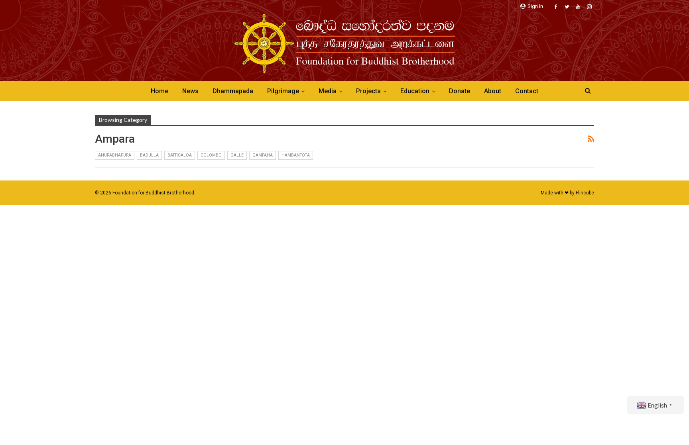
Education (414, 91)
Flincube (585, 193)
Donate (459, 91)
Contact (526, 91)
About (492, 91)
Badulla (149, 155)
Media (328, 91)
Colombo (211, 155)
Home (159, 91)
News (190, 91)
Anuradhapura (114, 155)
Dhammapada (233, 91)
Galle (237, 155)
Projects (368, 91)
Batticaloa (179, 155)
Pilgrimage (283, 91)
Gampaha (262, 155)
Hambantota (296, 155)
